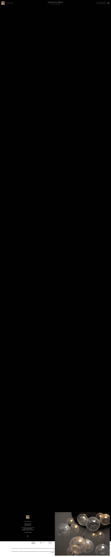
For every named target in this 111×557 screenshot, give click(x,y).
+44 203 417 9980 (9, 3)
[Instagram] (28, 536)
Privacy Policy (53, 554)
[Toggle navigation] (109, 3)
